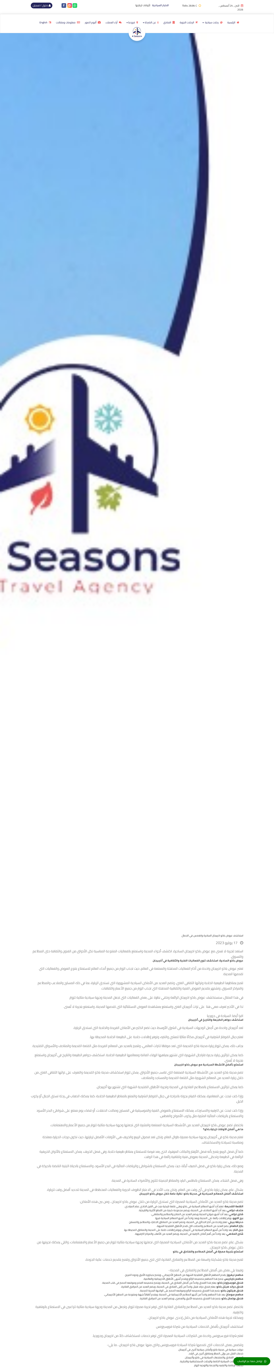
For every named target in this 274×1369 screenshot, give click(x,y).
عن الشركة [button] (151, 22)
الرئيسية (231, 22)
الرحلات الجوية (187, 22)
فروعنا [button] (132, 22)
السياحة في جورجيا (219, 1016)
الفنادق (167, 22)
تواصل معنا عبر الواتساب (249, 1361)
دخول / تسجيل (41, 5)
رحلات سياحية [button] (211, 22)
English (44, 22)
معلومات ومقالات (66, 22)
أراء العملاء (111, 22)
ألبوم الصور (91, 22)
